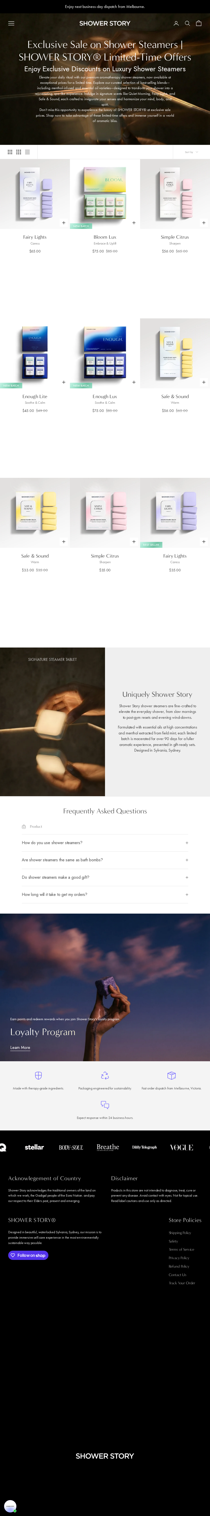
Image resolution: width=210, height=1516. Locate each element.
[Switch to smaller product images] (18, 152)
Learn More (20, 1047)
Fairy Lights (35, 237)
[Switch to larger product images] (10, 152)
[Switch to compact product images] (27, 152)
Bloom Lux (105, 237)
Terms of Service (181, 1249)
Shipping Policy (180, 1232)
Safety (173, 1241)
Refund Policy (179, 1266)
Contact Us (178, 1274)
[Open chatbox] (10, 1506)
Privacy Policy (179, 1258)
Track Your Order (182, 1283)
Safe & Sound (175, 396)
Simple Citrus (175, 237)
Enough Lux (105, 396)
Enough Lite (35, 396)
